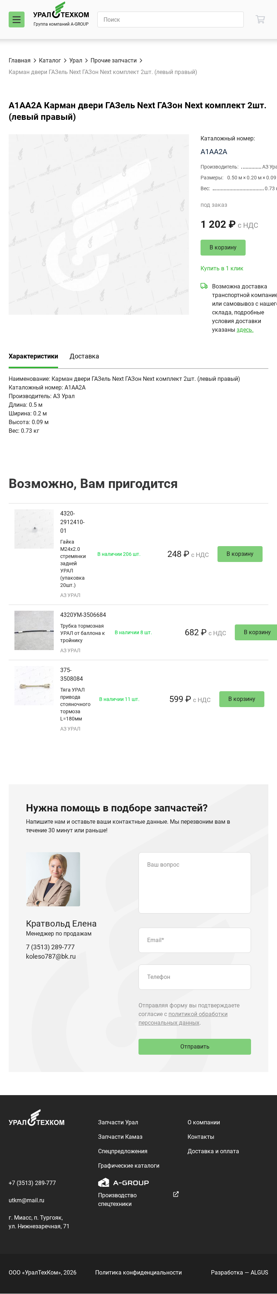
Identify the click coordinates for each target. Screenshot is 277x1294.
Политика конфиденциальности (138, 1272)
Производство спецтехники (117, 1199)
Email (155, 940)
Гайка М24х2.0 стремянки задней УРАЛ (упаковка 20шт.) (73, 563)
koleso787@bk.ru (51, 956)
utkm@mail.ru (26, 1200)
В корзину (223, 247)
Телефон (158, 976)
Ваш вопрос (163, 864)
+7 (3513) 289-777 (32, 1183)
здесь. (245, 329)
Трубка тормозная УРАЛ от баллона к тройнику (82, 633)
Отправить (195, 1046)
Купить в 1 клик (222, 268)
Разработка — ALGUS (239, 1272)
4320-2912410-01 (72, 522)
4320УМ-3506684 (83, 614)
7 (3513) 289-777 (50, 947)
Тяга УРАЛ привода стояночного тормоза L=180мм (75, 704)
